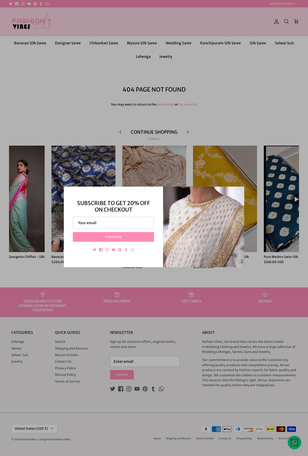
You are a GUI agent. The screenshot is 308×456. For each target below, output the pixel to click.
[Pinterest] (120, 249)
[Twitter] (94, 249)
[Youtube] (113, 249)
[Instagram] (107, 249)
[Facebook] (101, 249)
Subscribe (113, 237)
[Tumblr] (126, 249)
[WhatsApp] (132, 249)
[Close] (239, 192)
